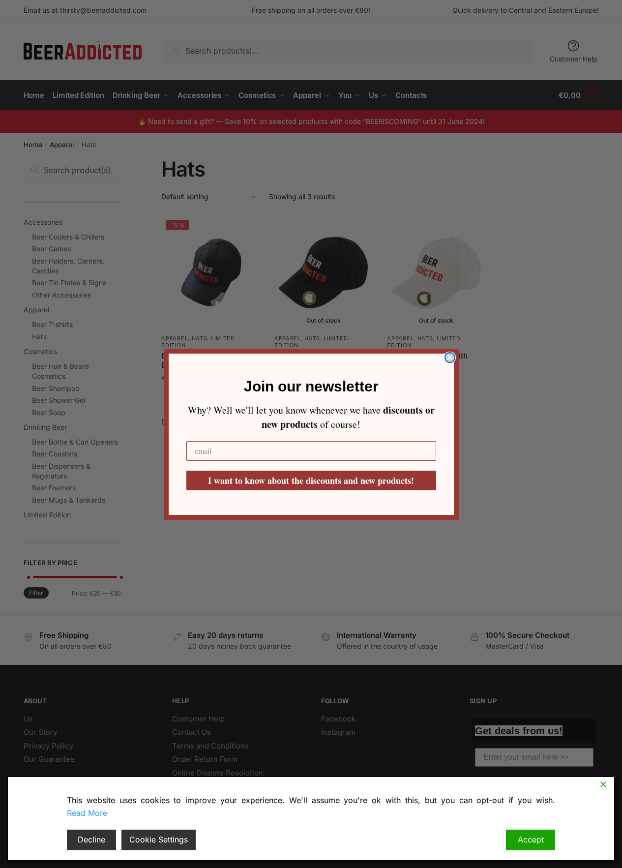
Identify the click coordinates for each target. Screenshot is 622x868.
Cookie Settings (158, 839)
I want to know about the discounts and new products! (311, 480)
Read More (87, 813)
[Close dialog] (450, 357)
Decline (91, 839)
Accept (531, 839)
